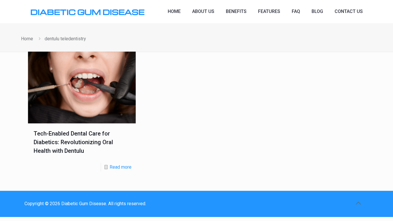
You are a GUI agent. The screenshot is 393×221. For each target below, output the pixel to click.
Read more (120, 167)
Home (27, 38)
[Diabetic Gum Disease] (87, 11)
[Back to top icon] (358, 203)
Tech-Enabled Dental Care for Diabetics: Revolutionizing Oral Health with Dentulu (73, 142)
